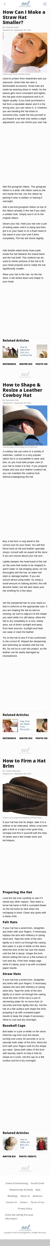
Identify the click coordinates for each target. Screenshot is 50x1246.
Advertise (37, 1196)
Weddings (13, 1196)
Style (37, 1189)
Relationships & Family (21, 1189)
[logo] (25, 4)
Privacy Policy (25, 1208)
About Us (25, 1196)
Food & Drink (37, 1183)
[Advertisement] (25, 158)
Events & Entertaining (17, 1183)
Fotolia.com (33, 447)
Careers (24, 1202)
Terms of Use (37, 1202)
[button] (4, 4)
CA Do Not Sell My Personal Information (19, 1216)
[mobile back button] (4, 4)
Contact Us (11, 1202)
